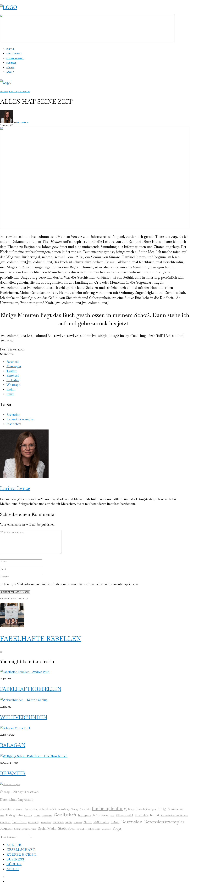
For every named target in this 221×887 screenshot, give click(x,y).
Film (2, 815)
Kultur (10, 49)
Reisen (115, 822)
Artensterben (31, 809)
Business (11, 63)
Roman (6, 828)
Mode (68, 822)
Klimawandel (124, 815)
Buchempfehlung (109, 808)
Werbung (106, 829)
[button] (31, 837)
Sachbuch (24, 92)
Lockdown (19, 822)
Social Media (47, 828)
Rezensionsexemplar (20, 419)
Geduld (37, 815)
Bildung (74, 809)
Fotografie (14, 815)
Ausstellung (63, 809)
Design (131, 809)
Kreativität (141, 815)
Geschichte (47, 815)
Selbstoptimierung (25, 828)
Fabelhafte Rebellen (40, 639)
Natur (87, 822)
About (10, 72)
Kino (112, 816)
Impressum (25, 800)
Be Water (13, 773)
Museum (78, 822)
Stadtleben (13, 424)
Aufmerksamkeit (48, 809)
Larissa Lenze (22, 122)
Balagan (12, 745)
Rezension (13, 415)
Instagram (84, 815)
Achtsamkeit (6, 809)
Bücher (10, 67)
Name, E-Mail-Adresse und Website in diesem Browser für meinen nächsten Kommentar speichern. (71, 584)
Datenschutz (8, 800)
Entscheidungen (146, 809)
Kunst (154, 815)
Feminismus (175, 809)
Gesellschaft (14, 53)
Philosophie (101, 822)
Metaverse (46, 822)
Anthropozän (18, 809)
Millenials (58, 822)
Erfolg (162, 809)
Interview (101, 815)
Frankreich (28, 816)
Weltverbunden (23, 717)
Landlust (5, 822)
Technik (80, 829)
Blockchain (85, 809)
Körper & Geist (15, 58)
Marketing (33, 822)
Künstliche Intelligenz (174, 815)
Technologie (93, 828)
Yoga (116, 828)
